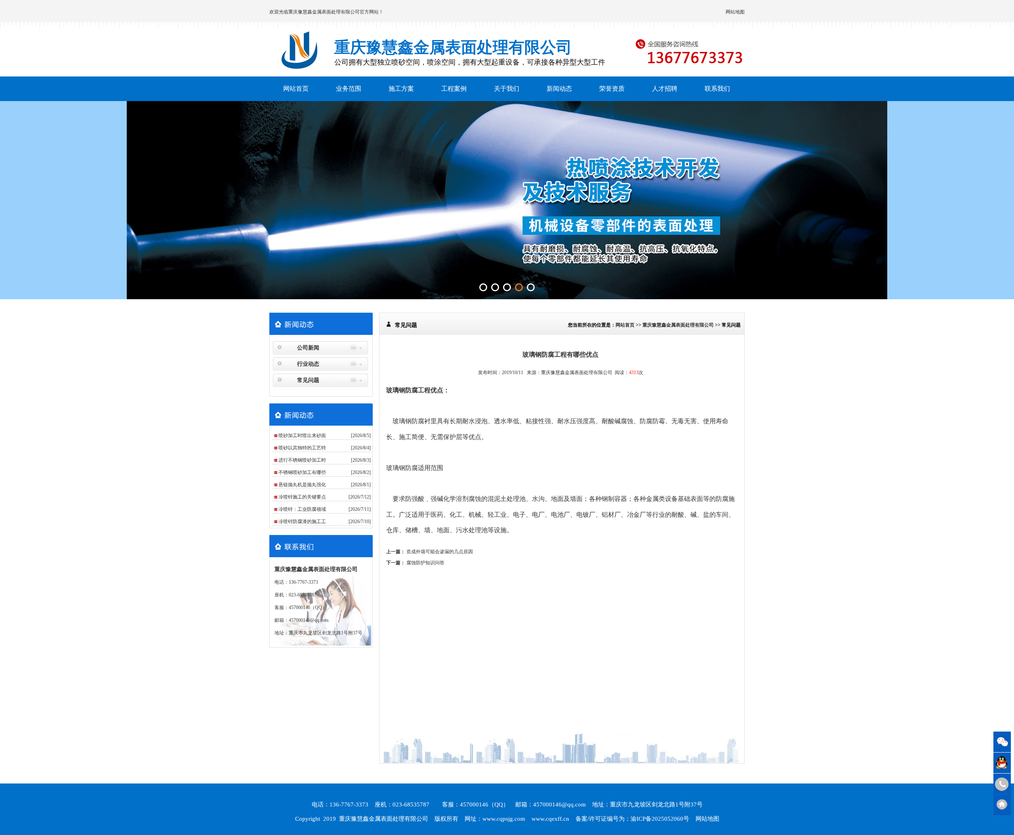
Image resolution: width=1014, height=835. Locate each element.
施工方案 (401, 88)
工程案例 (454, 88)
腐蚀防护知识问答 (425, 563)
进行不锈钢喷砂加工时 (302, 460)
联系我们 (717, 88)
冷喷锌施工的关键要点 (302, 497)
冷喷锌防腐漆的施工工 (302, 521)
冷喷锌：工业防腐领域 (302, 509)
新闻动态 (559, 88)
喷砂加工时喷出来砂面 (302, 435)
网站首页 (296, 88)
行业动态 (308, 364)
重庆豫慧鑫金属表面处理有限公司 (324, 12)
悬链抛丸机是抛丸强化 (302, 484)
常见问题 (308, 380)
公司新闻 (308, 348)
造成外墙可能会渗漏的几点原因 (439, 551)
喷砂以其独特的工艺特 (302, 448)
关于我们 (506, 88)
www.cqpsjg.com (503, 819)
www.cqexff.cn (550, 819)
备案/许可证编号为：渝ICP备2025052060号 (632, 819)
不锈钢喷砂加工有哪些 (302, 472)
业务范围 (348, 88)
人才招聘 (664, 88)
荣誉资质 (612, 88)
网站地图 (735, 12)
